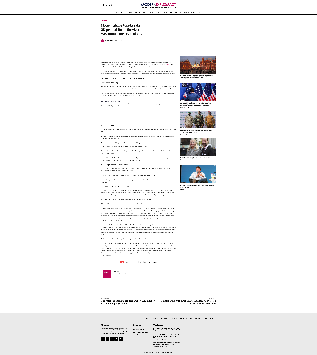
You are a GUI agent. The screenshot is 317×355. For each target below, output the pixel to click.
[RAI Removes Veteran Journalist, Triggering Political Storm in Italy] (198, 174)
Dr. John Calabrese (184, 107)
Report (135, 262)
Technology (147, 262)
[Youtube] (121, 339)
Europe (182, 72)
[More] (125, 45)
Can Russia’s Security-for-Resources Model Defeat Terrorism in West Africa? (196, 131)
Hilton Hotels (128, 262)
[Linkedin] (114, 45)
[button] (109, 5)
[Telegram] (121, 45)
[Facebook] (102, 45)
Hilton (167, 64)
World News (183, 182)
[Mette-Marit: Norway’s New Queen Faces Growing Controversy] (198, 147)
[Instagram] (107, 339)
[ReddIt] (118, 45)
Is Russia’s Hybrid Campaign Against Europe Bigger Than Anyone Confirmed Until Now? (196, 77)
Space (140, 262)
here (154, 239)
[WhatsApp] (110, 45)
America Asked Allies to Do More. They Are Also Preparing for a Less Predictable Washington (195, 104)
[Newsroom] (103, 40)
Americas (183, 100)
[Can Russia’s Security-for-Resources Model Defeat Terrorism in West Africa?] (198, 119)
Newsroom (110, 40)
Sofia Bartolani (184, 80)
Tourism (104, 20)
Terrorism (183, 127)
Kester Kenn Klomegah (185, 134)
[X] (106, 45)
